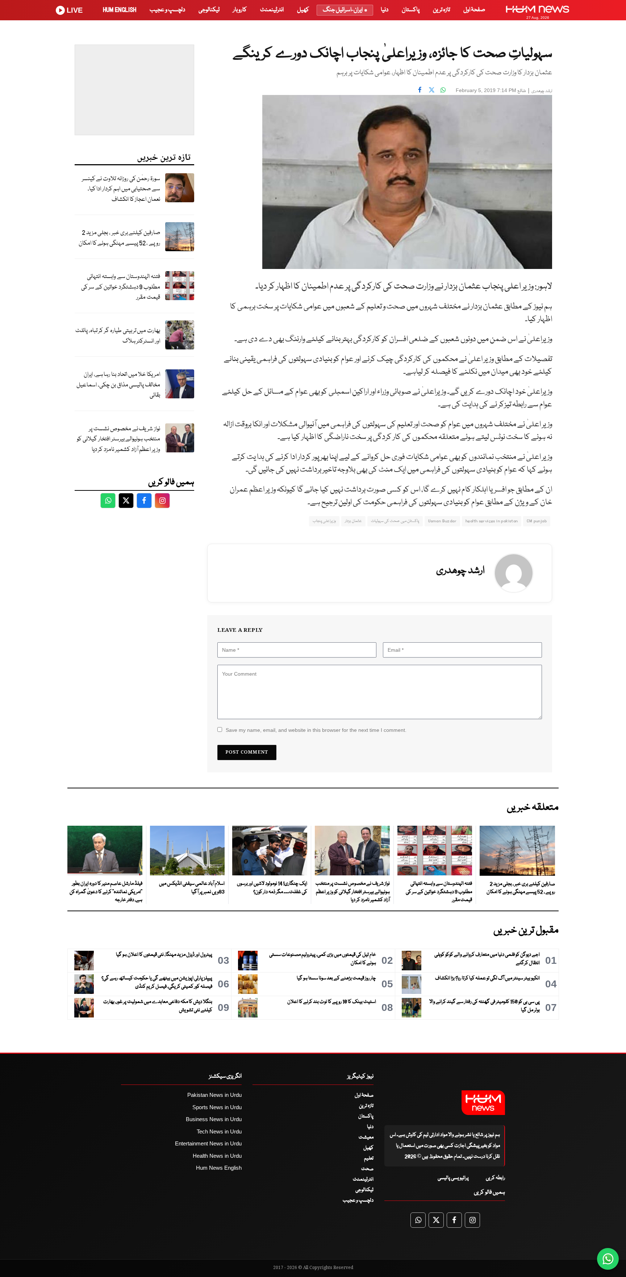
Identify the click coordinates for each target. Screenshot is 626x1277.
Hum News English (219, 1168)
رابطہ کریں (495, 1178)
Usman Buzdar (442, 521)
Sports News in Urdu (217, 1107)
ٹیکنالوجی (209, 9)
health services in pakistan (492, 521)
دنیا (384, 9)
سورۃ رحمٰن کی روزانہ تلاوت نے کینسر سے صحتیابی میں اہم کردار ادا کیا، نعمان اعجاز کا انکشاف (121, 189)
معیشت (366, 1137)
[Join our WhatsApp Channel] (608, 1259)
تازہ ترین (441, 9)
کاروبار (240, 9)
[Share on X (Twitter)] (431, 89)
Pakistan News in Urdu (214, 1095)
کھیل (303, 9)
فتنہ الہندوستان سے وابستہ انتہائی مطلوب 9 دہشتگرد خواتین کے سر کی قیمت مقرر (120, 287)
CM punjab (537, 521)
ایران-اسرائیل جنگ (343, 9)
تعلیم (368, 1158)
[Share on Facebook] (419, 89)
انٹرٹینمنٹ (272, 9)
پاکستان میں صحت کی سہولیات (395, 521)
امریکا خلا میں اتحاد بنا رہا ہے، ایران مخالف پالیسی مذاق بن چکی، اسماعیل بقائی (118, 385)
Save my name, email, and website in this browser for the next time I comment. (316, 730)
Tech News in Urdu (219, 1131)
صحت (367, 1169)
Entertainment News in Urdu (208, 1143)
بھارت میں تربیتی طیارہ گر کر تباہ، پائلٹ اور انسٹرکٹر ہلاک (117, 336)
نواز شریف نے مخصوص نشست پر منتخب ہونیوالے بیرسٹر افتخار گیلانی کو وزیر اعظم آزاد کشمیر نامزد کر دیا (118, 439)
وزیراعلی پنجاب (324, 521)
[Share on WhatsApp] (443, 89)
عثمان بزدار (353, 521)
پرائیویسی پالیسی (453, 1178)
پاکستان (411, 9)
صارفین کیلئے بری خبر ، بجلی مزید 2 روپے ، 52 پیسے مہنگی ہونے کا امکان (119, 238)
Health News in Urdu (217, 1156)
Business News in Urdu (214, 1119)
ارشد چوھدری (541, 91)
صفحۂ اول (474, 9)
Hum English (119, 9)
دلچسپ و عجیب (167, 9)
